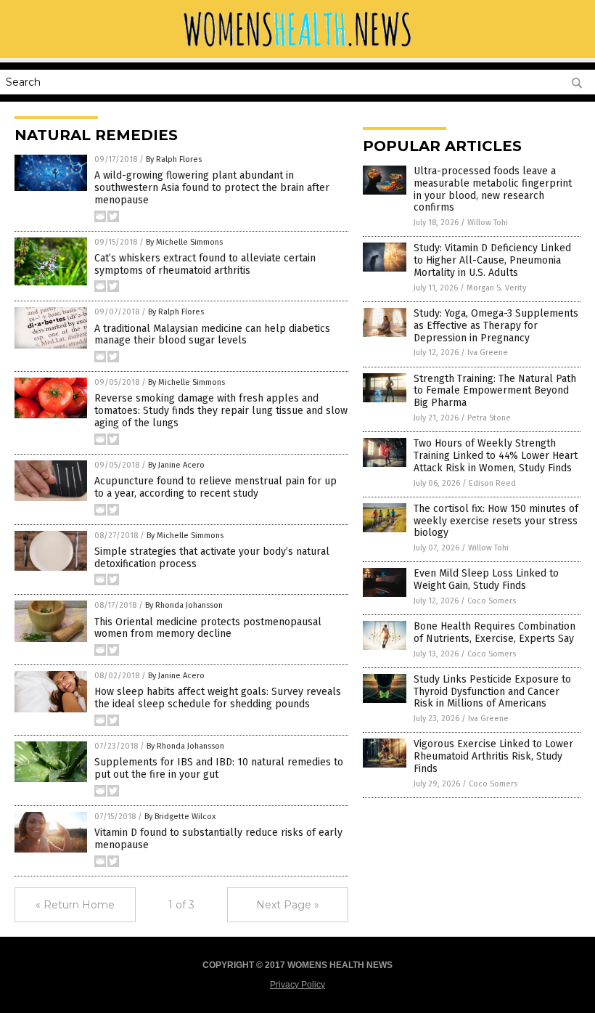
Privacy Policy (297, 985)
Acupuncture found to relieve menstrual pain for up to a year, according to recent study (215, 487)
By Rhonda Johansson (184, 605)
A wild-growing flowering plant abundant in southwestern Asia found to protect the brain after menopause (211, 187)
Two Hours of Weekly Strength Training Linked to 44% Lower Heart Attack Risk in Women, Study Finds (496, 455)
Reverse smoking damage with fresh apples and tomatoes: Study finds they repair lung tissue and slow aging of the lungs (221, 410)
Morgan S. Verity (496, 288)
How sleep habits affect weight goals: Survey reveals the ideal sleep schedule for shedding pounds (217, 697)
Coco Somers (491, 601)
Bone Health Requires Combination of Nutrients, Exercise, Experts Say (494, 632)
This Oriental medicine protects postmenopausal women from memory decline (207, 628)
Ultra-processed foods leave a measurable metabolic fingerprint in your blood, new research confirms (493, 189)
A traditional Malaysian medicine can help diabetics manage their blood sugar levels (212, 334)
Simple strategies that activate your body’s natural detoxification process (211, 557)
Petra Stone (489, 418)
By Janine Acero (176, 465)
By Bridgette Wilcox (180, 816)
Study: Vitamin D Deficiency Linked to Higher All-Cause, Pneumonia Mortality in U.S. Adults (492, 260)
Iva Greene (487, 352)
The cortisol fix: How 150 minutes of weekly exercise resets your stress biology (496, 521)
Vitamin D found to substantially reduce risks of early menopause (218, 838)
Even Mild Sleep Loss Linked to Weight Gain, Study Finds (486, 579)
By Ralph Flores (174, 159)
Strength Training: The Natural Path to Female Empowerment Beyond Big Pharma (495, 391)
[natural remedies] (297, 48)
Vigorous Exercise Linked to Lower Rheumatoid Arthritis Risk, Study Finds (493, 756)
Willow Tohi (487, 222)
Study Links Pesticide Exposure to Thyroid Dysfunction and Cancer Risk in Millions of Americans (492, 691)
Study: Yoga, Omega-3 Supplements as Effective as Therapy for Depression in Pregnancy (496, 325)
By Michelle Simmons (184, 242)
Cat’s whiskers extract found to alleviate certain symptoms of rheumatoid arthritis (205, 264)
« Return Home (75, 904)
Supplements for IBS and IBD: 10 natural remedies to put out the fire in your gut (218, 768)
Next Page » (287, 904)
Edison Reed (492, 483)
